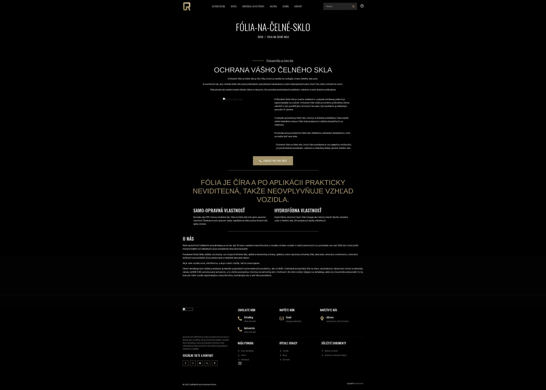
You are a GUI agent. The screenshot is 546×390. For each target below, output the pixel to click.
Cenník (286, 6)
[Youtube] (200, 363)
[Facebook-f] (185, 363)
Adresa (329, 317)
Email (288, 317)
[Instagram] (193, 363)
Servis (234, 6)
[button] (273, 160)
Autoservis (249, 328)
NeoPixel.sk (358, 383)
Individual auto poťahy (253, 6)
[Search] (353, 6)
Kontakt (298, 6)
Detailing (248, 317)
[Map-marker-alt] (214, 363)
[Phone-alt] (207, 363)
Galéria (273, 6)
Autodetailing (218, 6)
